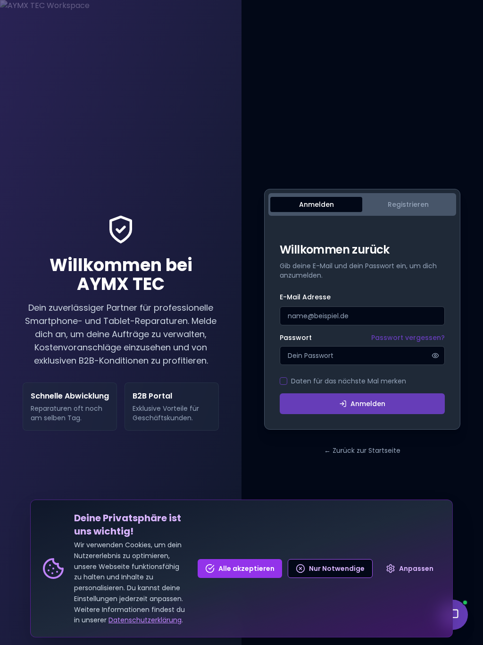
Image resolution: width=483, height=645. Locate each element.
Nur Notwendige (337, 568)
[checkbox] (283, 381)
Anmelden (367, 403)
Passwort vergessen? (408, 337)
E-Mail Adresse (305, 297)
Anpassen (416, 568)
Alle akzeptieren (246, 568)
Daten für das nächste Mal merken (348, 381)
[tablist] (362, 204)
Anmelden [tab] (316, 204)
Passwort (296, 337)
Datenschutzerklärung (145, 620)
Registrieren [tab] (408, 204)
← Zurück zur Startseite (362, 450)
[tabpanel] (362, 328)
